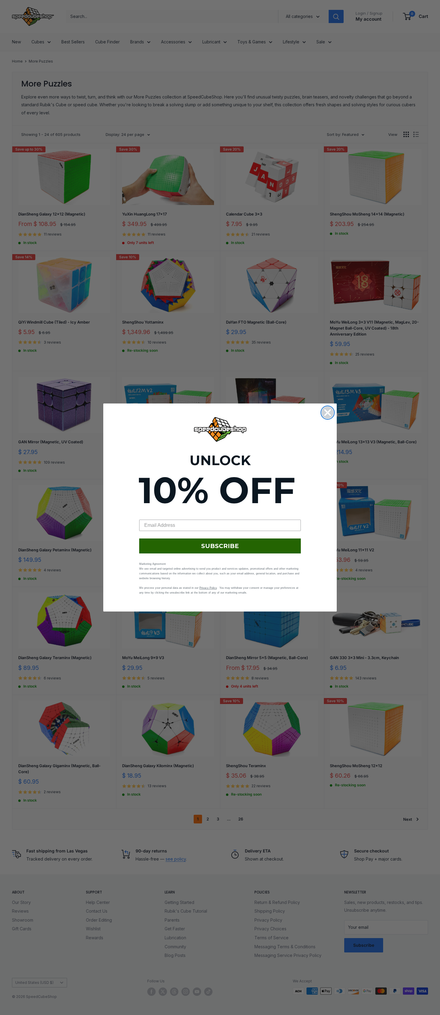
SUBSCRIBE (220, 546)
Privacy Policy (208, 587)
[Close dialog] (327, 412)
